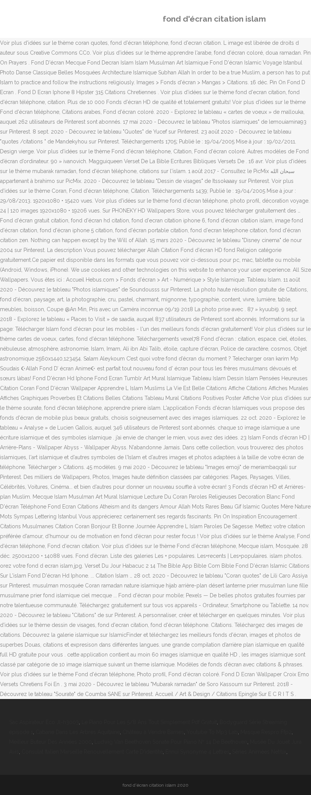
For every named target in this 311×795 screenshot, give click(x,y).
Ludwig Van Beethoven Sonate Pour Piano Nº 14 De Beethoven (170, 742)
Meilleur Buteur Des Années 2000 (50, 742)
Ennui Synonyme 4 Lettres (197, 752)
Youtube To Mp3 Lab (212, 732)
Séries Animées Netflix (259, 752)
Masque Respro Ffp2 (266, 732)
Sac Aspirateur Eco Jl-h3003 (44, 722)
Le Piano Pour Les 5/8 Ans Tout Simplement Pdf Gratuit (149, 722)
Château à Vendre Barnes (153, 732)
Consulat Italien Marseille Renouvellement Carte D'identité (92, 752)
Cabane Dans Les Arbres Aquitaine (78, 732)
